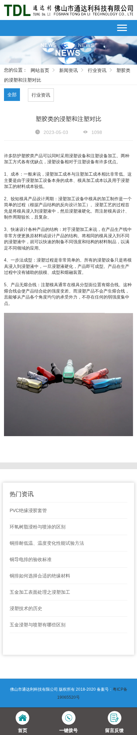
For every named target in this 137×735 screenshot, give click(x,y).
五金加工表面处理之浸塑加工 (40, 592)
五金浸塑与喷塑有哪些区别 (38, 624)
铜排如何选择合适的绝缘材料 (40, 575)
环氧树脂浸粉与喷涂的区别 (38, 526)
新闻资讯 (68, 70)
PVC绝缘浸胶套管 (28, 510)
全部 (12, 94)
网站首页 (40, 70)
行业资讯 (97, 70)
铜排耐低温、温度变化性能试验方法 (47, 543)
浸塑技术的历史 (26, 608)
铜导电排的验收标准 (31, 559)
